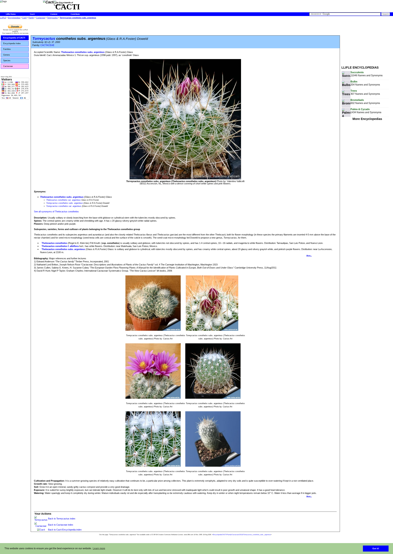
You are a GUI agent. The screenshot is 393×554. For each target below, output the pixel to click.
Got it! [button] (375, 548)
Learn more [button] (99, 548)
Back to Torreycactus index (61, 518)
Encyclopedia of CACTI (14, 38)
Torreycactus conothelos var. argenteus (63, 206)
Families (7, 49)
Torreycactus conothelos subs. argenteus (78, 18)
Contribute (75, 14)
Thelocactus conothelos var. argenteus (63, 200)
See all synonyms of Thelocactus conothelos (56, 211)
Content (53, 14)
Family (31, 18)
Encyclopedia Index (12, 43)
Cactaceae (40, 18)
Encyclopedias (14, 18)
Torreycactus (52, 18)
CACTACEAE (47, 45)
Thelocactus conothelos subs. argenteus (83, 52)
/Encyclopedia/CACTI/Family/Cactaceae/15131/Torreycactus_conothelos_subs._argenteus (242, 534)
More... (309, 255)
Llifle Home (11, 14)
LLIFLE (3, 18)
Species (6, 60)
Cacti (32, 14)
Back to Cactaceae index (60, 524)
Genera (6, 55)
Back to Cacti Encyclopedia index (65, 529)
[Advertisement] (367, 41)
